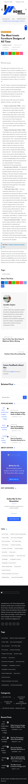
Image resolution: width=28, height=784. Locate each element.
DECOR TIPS (14, 436)
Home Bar (4, 552)
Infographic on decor (15, 559)
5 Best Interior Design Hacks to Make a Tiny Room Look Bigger (18, 414)
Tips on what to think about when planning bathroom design (18, 758)
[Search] (26, 9)
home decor (12, 552)
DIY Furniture (5, 545)
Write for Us (14, 479)
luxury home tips (6, 570)
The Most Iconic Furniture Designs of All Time (18, 766)
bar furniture (5, 534)
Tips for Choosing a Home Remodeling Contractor (17, 428)
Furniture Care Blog (16, 545)
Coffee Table (5, 537)
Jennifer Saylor (6, 45)
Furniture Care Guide (7, 548)
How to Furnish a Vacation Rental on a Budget (18, 440)
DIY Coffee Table (16, 541)
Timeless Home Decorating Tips (14, 354)
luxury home (18, 566)
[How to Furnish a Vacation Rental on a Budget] (5, 439)
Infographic (5, 559)
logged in (12, 371)
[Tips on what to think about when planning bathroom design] (5, 759)
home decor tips (21, 555)
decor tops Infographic (17, 537)
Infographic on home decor (9, 563)
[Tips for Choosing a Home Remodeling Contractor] (5, 427)
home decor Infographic (8, 555)
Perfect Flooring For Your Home (10, 573)
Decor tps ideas (6, 541)
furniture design (6, 274)
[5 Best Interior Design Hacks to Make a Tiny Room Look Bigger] (5, 413)
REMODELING (14, 424)
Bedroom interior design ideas (18, 534)
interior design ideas (7, 566)
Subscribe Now (14, 519)
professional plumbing (17, 577)
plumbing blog (5, 577)
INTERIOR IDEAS (15, 410)
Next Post (21, 352)
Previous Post (8, 337)
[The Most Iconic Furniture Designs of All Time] (5, 766)
